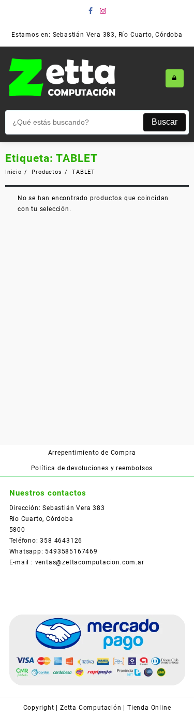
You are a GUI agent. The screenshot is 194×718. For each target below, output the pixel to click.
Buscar (164, 121)
